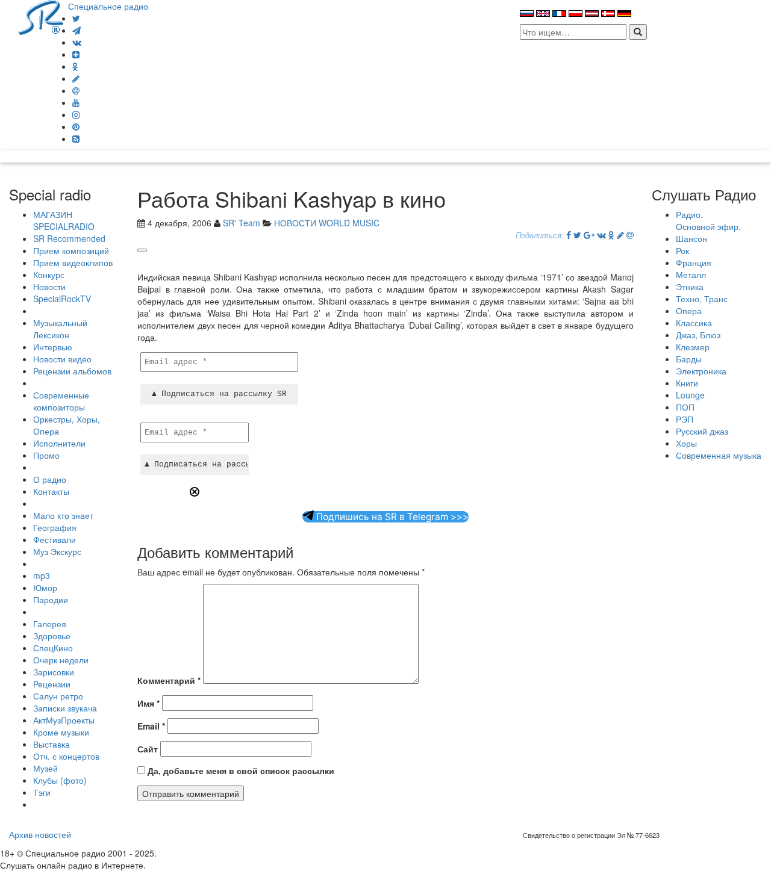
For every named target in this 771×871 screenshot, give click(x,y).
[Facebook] (568, 235)
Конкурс (48, 274)
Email (151, 726)
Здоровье (51, 636)
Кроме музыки (61, 732)
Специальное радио (108, 6)
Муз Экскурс (57, 551)
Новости (49, 287)
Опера (689, 311)
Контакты (51, 491)
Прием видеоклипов (73, 262)
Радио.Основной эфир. (708, 220)
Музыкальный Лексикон (60, 329)
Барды (689, 359)
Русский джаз (702, 431)
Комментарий (169, 680)
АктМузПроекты (64, 720)
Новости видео (62, 359)
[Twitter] (76, 18)
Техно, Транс (702, 299)
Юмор (45, 587)
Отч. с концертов (66, 756)
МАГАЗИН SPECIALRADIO (64, 220)
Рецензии (51, 684)
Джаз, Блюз (698, 335)
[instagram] (76, 114)
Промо (46, 455)
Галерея (49, 624)
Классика (694, 323)
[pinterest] (76, 126)
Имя (148, 703)
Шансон (691, 238)
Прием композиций (71, 250)
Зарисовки (53, 672)
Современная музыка (718, 455)
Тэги (42, 792)
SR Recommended (69, 238)
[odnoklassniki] (75, 66)
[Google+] (589, 235)
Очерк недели (61, 660)
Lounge (690, 395)
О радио (49, 479)
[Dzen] (76, 54)
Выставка (51, 744)
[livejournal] (76, 78)
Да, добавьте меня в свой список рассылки (239, 770)
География (54, 527)
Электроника (701, 371)
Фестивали (54, 539)
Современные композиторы (61, 401)
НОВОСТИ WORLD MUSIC (326, 223)
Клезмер (693, 347)
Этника (690, 287)
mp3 (41, 575)
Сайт (147, 749)
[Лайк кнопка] (142, 250)
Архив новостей (40, 834)
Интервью (52, 347)
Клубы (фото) (60, 780)
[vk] (76, 42)
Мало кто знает (63, 515)
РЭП (684, 419)
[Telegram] (76, 30)
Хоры (686, 443)
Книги (687, 383)
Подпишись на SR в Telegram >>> (391, 516)
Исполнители (59, 443)
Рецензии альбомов (72, 371)
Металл (691, 274)
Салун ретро (58, 696)
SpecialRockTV (62, 299)
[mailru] (76, 90)
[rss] (76, 138)
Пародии (50, 600)
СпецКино (53, 648)
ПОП (685, 407)
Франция (693, 262)
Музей (45, 768)
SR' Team (241, 223)
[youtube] (76, 102)
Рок (682, 250)
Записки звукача (65, 708)
